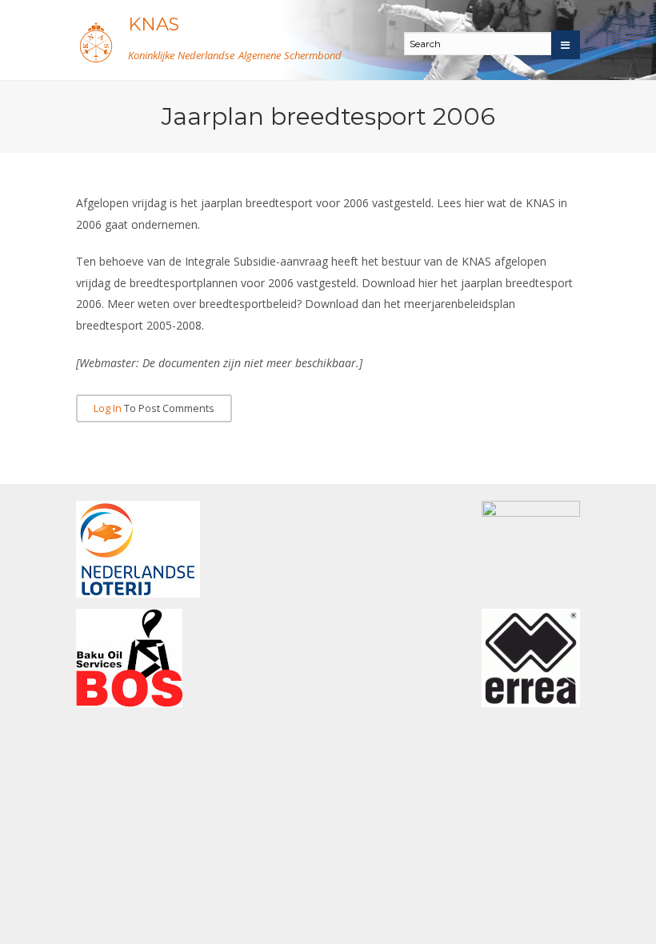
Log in (108, 408)
